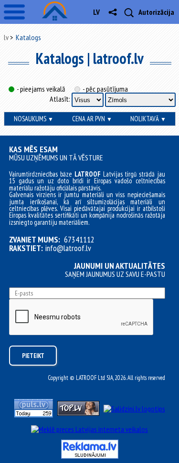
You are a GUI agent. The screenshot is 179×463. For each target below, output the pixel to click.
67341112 (79, 239)
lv (96, 12)
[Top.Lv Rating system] (78, 413)
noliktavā (148, 118)
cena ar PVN (92, 118)
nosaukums (33, 118)
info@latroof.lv (68, 248)
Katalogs (28, 37)
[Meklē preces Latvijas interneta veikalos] (89, 429)
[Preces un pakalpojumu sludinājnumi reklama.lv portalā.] (89, 456)
